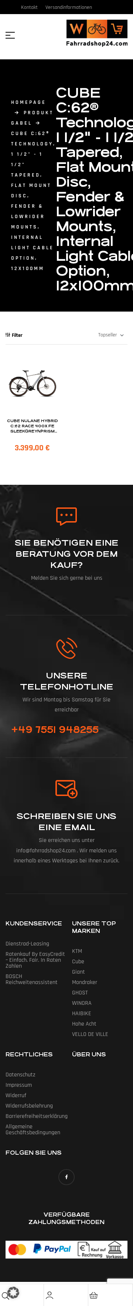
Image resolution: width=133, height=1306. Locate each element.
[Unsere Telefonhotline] (66, 648)
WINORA (82, 1003)
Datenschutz (20, 1075)
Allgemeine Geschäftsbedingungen (33, 1129)
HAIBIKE (81, 1013)
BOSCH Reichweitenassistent (32, 979)
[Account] (49, 1295)
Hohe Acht (84, 1024)
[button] (13, 1292)
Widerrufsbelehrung (29, 1106)
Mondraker (84, 982)
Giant (78, 972)
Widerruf (16, 1095)
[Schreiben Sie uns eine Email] (66, 789)
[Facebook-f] (66, 1177)
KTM (77, 951)
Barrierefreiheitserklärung (37, 1116)
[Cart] (94, 1295)
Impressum (19, 1085)
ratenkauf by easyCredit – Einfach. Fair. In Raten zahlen (35, 960)
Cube (78, 961)
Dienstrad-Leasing (27, 944)
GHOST (80, 993)
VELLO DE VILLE (90, 1034)
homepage (28, 102)
